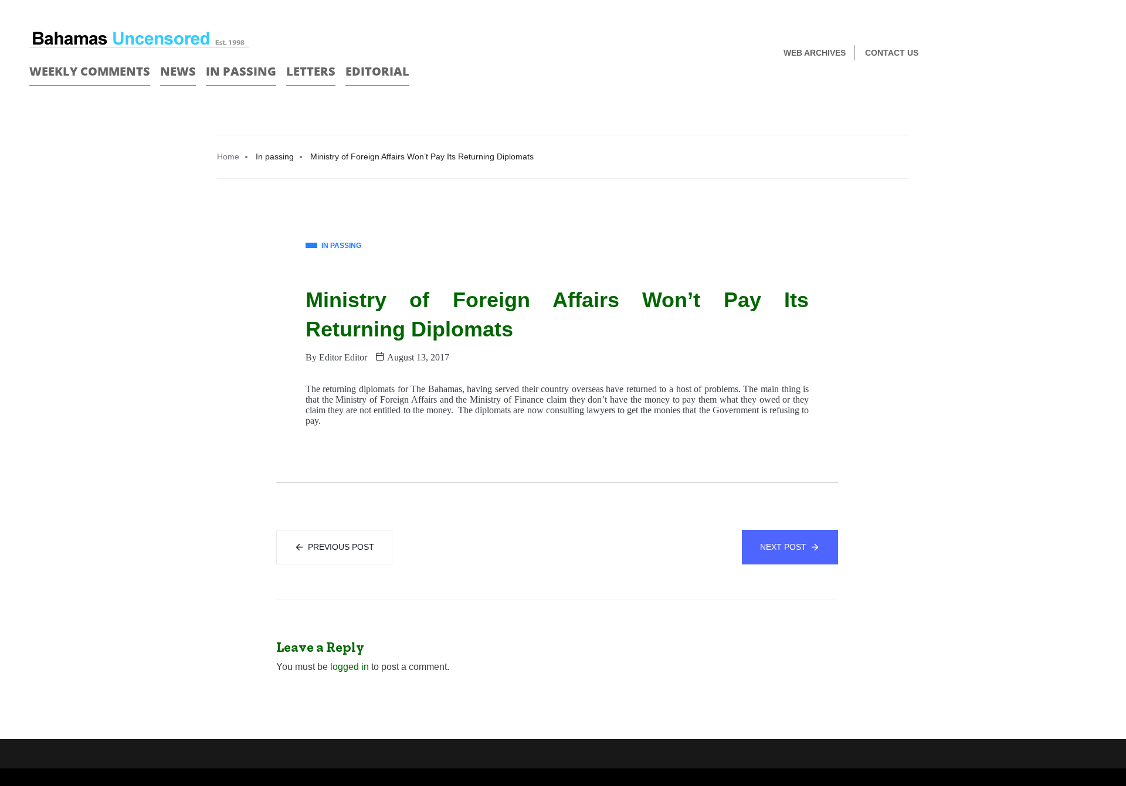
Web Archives (815, 52)
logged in (349, 667)
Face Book (1071, 54)
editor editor (343, 357)
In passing (241, 71)
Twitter (1092, 54)
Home (228, 156)
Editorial (377, 71)
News (178, 71)
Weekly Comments (89, 71)
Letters (310, 71)
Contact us (891, 52)
